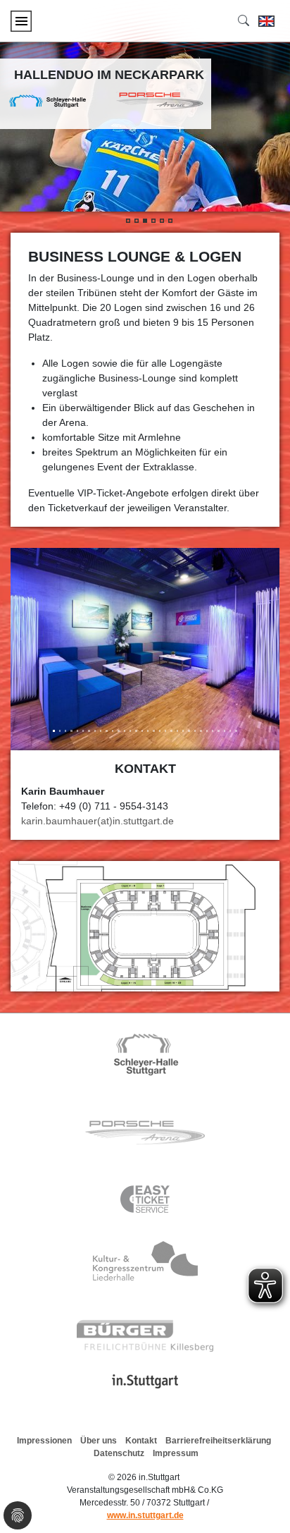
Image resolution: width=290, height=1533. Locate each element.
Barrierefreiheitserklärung (218, 1441)
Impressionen (44, 1441)
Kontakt (141, 1441)
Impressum (175, 1453)
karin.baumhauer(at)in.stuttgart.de (97, 820)
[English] (266, 21)
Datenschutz (119, 1453)
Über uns (98, 1441)
